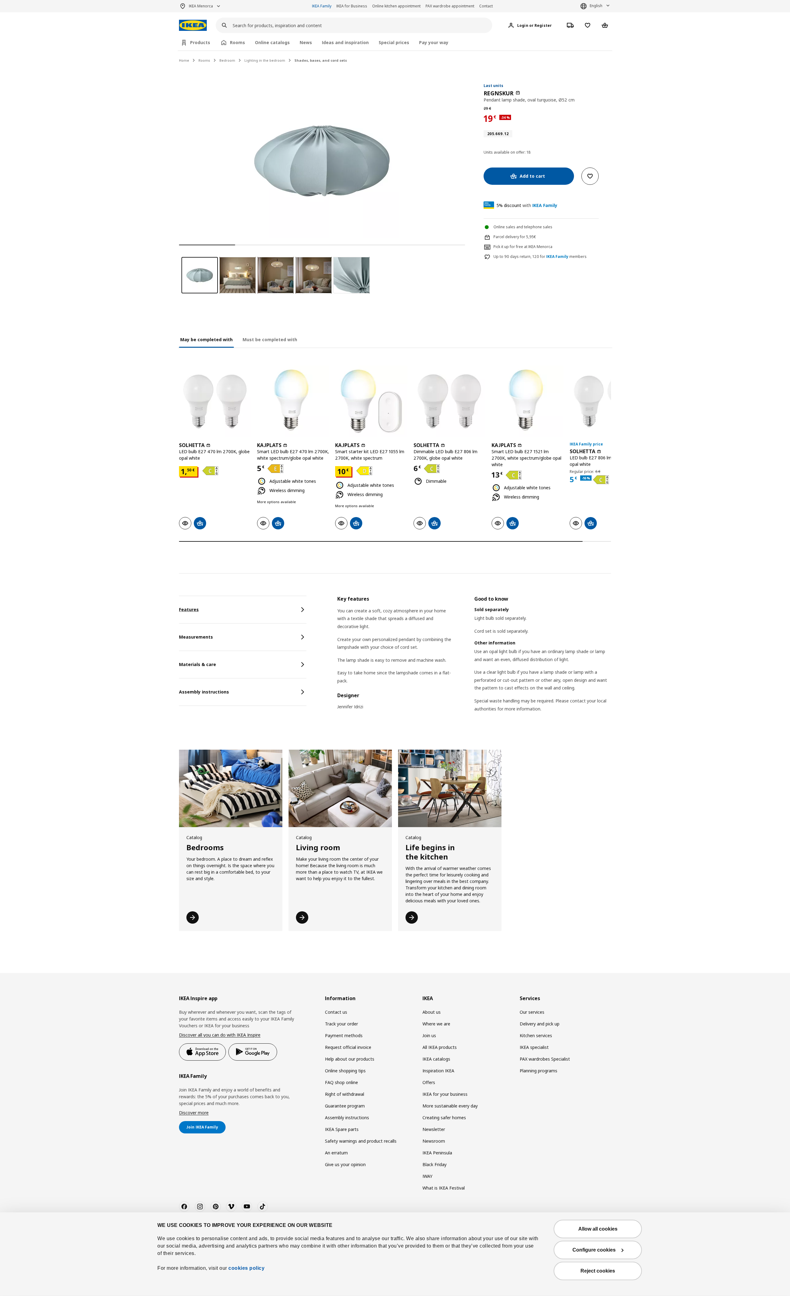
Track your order (341, 1024)
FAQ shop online (341, 1082)
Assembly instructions (347, 1117)
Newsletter (433, 1129)
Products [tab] (200, 42)
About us (431, 1012)
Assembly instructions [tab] (204, 692)
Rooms (204, 60)
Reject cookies (597, 1270)
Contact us (336, 1012)
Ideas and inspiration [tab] (345, 42)
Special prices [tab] (394, 42)
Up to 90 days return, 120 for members (540, 256)
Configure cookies (594, 1250)
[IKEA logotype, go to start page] (193, 25)
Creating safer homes (444, 1117)
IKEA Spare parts (342, 1129)
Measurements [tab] (196, 637)
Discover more (194, 1113)
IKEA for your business (445, 1094)
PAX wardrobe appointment (450, 6)
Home (184, 60)
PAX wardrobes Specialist (545, 1059)
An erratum (336, 1153)
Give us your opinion (345, 1164)
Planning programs (538, 1071)
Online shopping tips (345, 1071)
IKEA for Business (351, 6)
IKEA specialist (534, 1047)
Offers (428, 1082)
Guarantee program (345, 1106)
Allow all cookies (597, 1229)
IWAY (427, 1176)
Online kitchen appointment (396, 6)
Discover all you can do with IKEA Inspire (219, 1035)
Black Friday (434, 1164)
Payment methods (344, 1035)
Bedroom (227, 60)
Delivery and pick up (539, 1024)
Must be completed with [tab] (270, 339)
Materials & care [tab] (197, 664)
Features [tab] (189, 609)
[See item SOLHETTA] (215, 401)
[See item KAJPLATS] (293, 401)
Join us (429, 1035)
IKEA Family (321, 6)
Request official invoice (348, 1047)
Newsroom (433, 1141)
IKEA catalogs (436, 1059)
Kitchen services (536, 1035)
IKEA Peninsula (437, 1153)
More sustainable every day (450, 1106)
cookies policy (246, 1268)
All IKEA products (439, 1047)
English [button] (596, 5)
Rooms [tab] (237, 42)
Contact (486, 6)
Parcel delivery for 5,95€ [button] (514, 236)
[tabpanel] (474, 661)
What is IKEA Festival (443, 1188)
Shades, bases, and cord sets (320, 60)
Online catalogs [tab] (272, 42)
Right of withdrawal (344, 1094)
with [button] (527, 205)
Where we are (436, 1024)
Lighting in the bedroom (264, 60)
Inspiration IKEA (438, 1071)
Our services (532, 1012)
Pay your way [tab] (433, 42)
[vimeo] (231, 1206)
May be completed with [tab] (206, 339)
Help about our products (349, 1059)
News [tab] (306, 42)
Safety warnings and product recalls (361, 1141)
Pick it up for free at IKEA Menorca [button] (522, 246)
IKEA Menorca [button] (201, 6)
